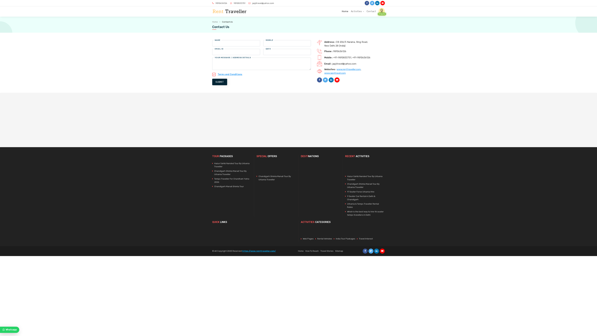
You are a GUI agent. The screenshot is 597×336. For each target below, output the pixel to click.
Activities (356, 11)
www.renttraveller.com (349, 69)
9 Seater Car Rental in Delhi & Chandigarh (361, 198)
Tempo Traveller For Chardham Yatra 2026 (231, 180)
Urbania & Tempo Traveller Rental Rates (363, 205)
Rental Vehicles (324, 239)
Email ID (219, 49)
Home (345, 11)
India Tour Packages (345, 239)
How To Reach (312, 251)
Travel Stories (326, 251)
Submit (219, 82)
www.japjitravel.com (335, 73)
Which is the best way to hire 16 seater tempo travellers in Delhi (365, 213)
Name (217, 40)
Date (268, 49)
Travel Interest (366, 239)
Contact (371, 11)
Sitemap (339, 251)
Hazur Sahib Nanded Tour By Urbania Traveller (232, 165)
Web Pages (308, 239)
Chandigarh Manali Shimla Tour (229, 186)
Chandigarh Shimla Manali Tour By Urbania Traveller (230, 172)
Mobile (269, 40)
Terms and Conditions (230, 74)
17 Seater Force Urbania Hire (360, 192)
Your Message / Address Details (233, 57)
